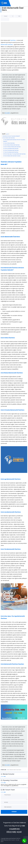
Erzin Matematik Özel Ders (14, 769)
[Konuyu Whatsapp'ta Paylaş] (7, 19)
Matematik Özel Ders (7, 44)
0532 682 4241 (14, 832)
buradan (7, 113)
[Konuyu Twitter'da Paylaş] (5, 19)
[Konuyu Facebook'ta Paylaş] (3, 19)
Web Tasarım (12, 840)
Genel (5, 16)
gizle (7, 134)
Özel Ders (13, 40)
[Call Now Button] (24, 841)
